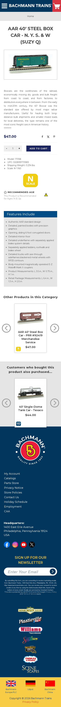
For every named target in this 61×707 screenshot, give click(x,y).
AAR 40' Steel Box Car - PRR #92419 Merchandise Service (30, 337)
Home (30, 16)
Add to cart (39, 148)
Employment (13, 506)
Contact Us (11, 497)
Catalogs (10, 478)
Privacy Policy (51, 592)
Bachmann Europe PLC (11, 690)
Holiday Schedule (15, 502)
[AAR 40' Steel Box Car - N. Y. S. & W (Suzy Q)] (30, 64)
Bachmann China (50, 690)
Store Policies (13, 492)
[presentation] (6, 328)
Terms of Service (29, 594)
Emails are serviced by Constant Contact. (39, 590)
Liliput (30, 689)
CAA (7, 511)
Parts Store (11, 483)
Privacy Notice (13, 487)
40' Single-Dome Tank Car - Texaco (30, 408)
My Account (12, 473)
